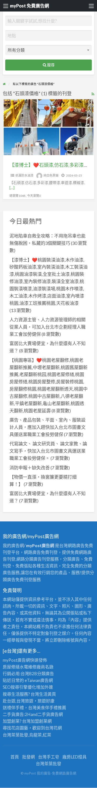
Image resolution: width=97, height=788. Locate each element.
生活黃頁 (47, 694)
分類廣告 (45, 673)
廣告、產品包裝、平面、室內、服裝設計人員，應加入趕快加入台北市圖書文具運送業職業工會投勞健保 (47, 427)
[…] (11, 187)
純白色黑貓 (51, 175)
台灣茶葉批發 (15, 734)
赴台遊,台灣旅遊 (18, 700)
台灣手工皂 (48, 756)
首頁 (14, 756)
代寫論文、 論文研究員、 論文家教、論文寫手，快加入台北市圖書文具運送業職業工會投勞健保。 (48, 451)
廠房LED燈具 (74, 756)
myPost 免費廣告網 (29, 6)
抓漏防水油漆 (24, 175)
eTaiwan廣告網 (39, 680)
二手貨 (44, 714)
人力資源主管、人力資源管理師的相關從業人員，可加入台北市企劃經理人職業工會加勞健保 (47, 327)
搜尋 (50, 65)
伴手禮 (51, 707)
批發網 (28, 756)
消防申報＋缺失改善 (29, 467)
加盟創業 (39, 721)
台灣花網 (53, 727)
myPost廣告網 (16, 660)
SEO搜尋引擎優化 (19, 687)
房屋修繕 (11, 666)
